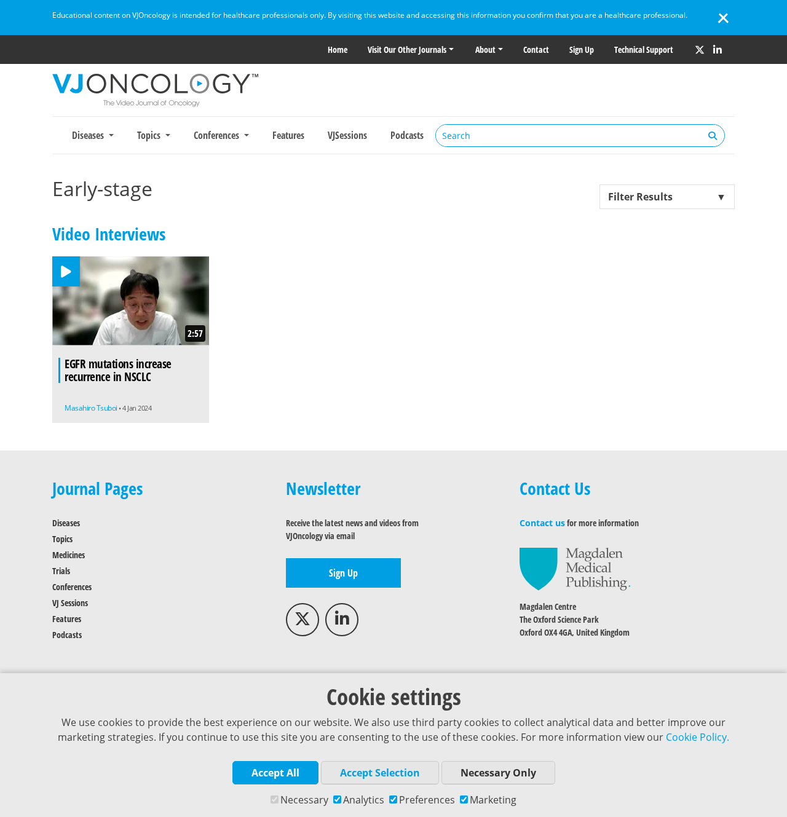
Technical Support (643, 49)
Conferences (72, 587)
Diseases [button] (89, 135)
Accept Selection (380, 773)
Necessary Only (498, 773)
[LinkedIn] (718, 50)
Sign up (581, 49)
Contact (536, 49)
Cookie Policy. (697, 737)
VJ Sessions (70, 603)
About (485, 49)
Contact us (542, 523)
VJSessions (347, 135)
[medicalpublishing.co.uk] (575, 568)
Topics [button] (150, 135)
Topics (62, 539)
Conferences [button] (218, 135)
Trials (61, 571)
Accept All (275, 773)
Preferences (427, 800)
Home (337, 49)
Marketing (493, 800)
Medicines (68, 555)
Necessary (304, 800)
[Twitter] (700, 50)
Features (288, 135)
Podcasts (407, 135)
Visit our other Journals (407, 49)
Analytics (363, 800)
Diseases (66, 523)
